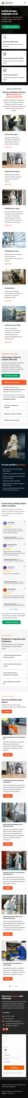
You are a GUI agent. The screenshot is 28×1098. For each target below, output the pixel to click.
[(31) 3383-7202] (3, 1019)
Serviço (5, 1052)
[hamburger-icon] (25, 2)
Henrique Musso (12, 544)
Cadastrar (14, 1067)
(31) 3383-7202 (9, 1018)
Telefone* (5, 1047)
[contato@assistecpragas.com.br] (3, 1021)
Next (16, 986)
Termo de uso (10, 1093)
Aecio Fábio (11, 522)
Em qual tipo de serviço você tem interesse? (12, 1058)
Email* (5, 1041)
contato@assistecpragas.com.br (13, 1021)
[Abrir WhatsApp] (24, 1094)
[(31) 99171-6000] (3, 1016)
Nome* (5, 1036)
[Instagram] (4, 1029)
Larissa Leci (11, 567)
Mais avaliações (14, 609)
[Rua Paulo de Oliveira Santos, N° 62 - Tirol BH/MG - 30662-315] (3, 1025)
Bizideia (4, 1093)
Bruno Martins (12, 589)
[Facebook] (7, 1029)
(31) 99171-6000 (9, 1016)
